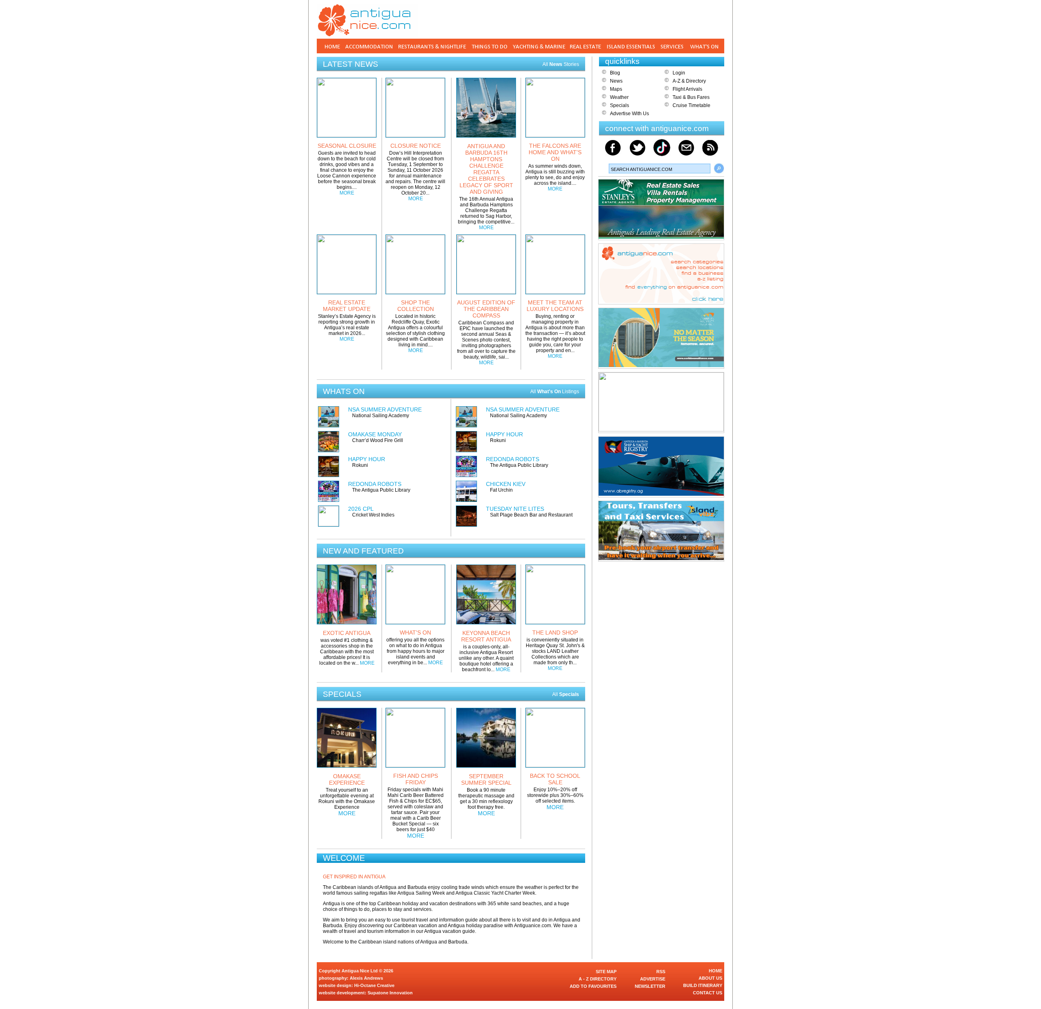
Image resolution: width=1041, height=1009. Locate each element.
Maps (616, 89)
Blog (615, 73)
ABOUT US (710, 978)
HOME (715, 970)
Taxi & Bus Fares (691, 97)
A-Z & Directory (689, 81)
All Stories (560, 64)
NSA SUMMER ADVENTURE (385, 409)
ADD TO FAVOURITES (593, 986)
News (616, 81)
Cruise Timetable (691, 105)
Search (719, 168)
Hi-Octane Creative (374, 985)
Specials (619, 105)
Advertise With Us (629, 113)
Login (679, 73)
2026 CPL (361, 509)
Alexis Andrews (366, 978)
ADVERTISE (652, 978)
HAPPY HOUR (366, 459)
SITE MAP (606, 971)
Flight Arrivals (687, 89)
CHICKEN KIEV (505, 484)
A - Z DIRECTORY (597, 978)
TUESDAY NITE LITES (515, 509)
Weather (619, 97)
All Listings (554, 391)
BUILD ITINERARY (702, 985)
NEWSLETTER (650, 986)
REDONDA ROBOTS (374, 484)
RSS (660, 971)
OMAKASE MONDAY (375, 434)
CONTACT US (707, 992)
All (565, 694)
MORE (347, 193)
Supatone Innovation (390, 992)
